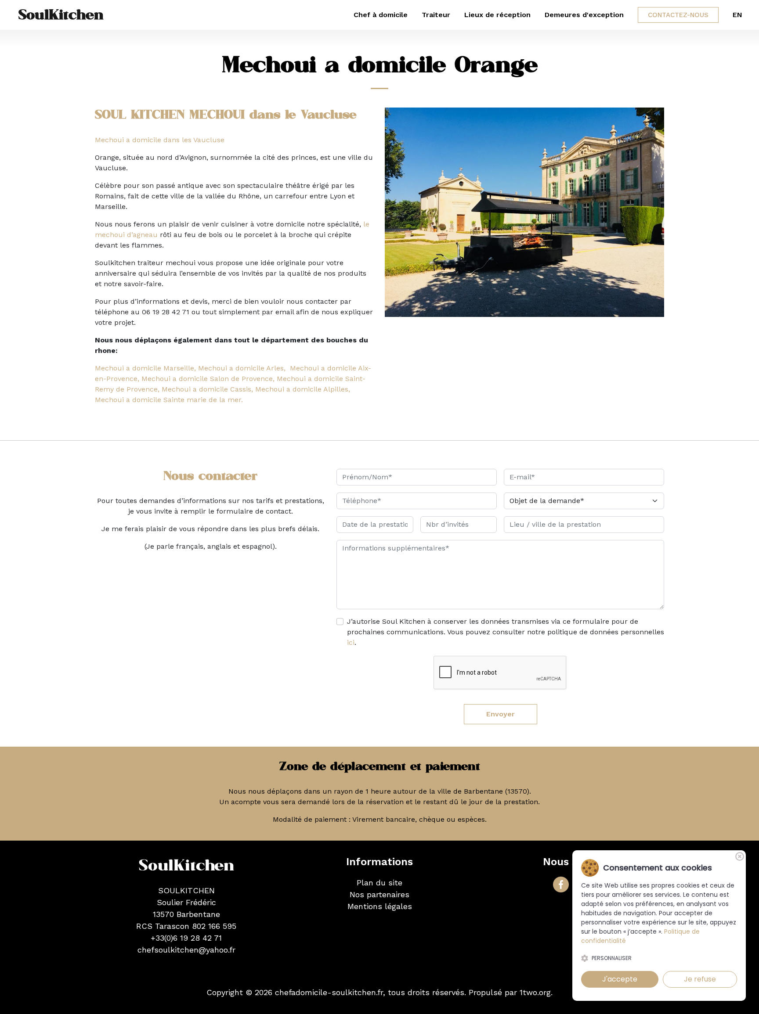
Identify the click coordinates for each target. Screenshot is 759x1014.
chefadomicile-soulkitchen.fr (329, 992)
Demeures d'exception (584, 15)
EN (737, 15)
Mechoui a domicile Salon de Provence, (208, 378)
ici (350, 642)
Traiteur (436, 15)
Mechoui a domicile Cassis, (207, 389)
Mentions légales (379, 906)
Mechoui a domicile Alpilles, (302, 389)
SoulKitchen (61, 15)
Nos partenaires (379, 894)
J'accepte (619, 979)
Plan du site (379, 882)
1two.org (535, 992)
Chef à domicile (381, 15)
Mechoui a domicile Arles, (242, 368)
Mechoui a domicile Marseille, (145, 368)
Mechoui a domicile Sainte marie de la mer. (169, 400)
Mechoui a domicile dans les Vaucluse (159, 140)
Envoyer (500, 714)
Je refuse (700, 979)
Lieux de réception (497, 15)
